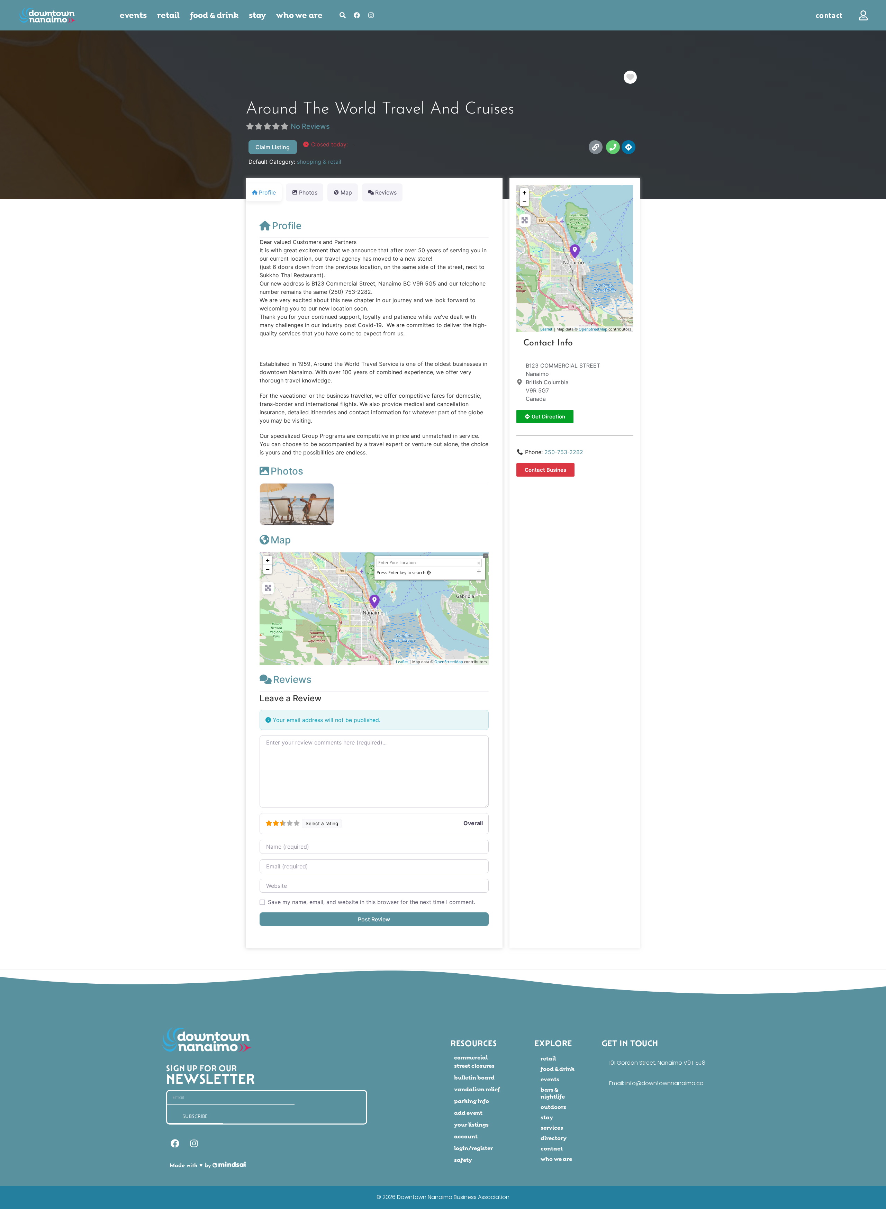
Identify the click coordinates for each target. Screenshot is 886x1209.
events (133, 15)
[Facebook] (357, 15)
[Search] (342, 15)
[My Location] (429, 573)
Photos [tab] (308, 192)
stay (547, 1117)
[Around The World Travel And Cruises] (575, 251)
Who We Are (299, 15)
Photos (287, 471)
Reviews (292, 679)
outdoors (553, 1107)
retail (168, 15)
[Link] (596, 147)
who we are (556, 1159)
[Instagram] (371, 15)
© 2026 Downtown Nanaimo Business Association (443, 1197)
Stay (257, 15)
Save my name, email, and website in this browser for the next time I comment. (371, 902)
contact (552, 1148)
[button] (328, 144)
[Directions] (628, 147)
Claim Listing (272, 147)
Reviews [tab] (386, 192)
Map (281, 540)
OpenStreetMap (448, 661)
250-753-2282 (563, 452)
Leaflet (402, 661)
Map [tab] (346, 192)
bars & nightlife (553, 1093)
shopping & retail (319, 161)
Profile (286, 226)
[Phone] (613, 147)
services (552, 1127)
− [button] (268, 569)
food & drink (214, 15)
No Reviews (310, 126)
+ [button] (268, 560)
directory (554, 1138)
